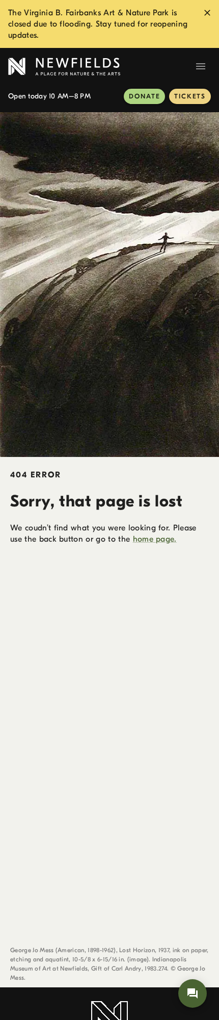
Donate (144, 96)
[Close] (207, 12)
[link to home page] (99, 66)
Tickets (190, 96)
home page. (155, 539)
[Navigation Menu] (200, 66)
